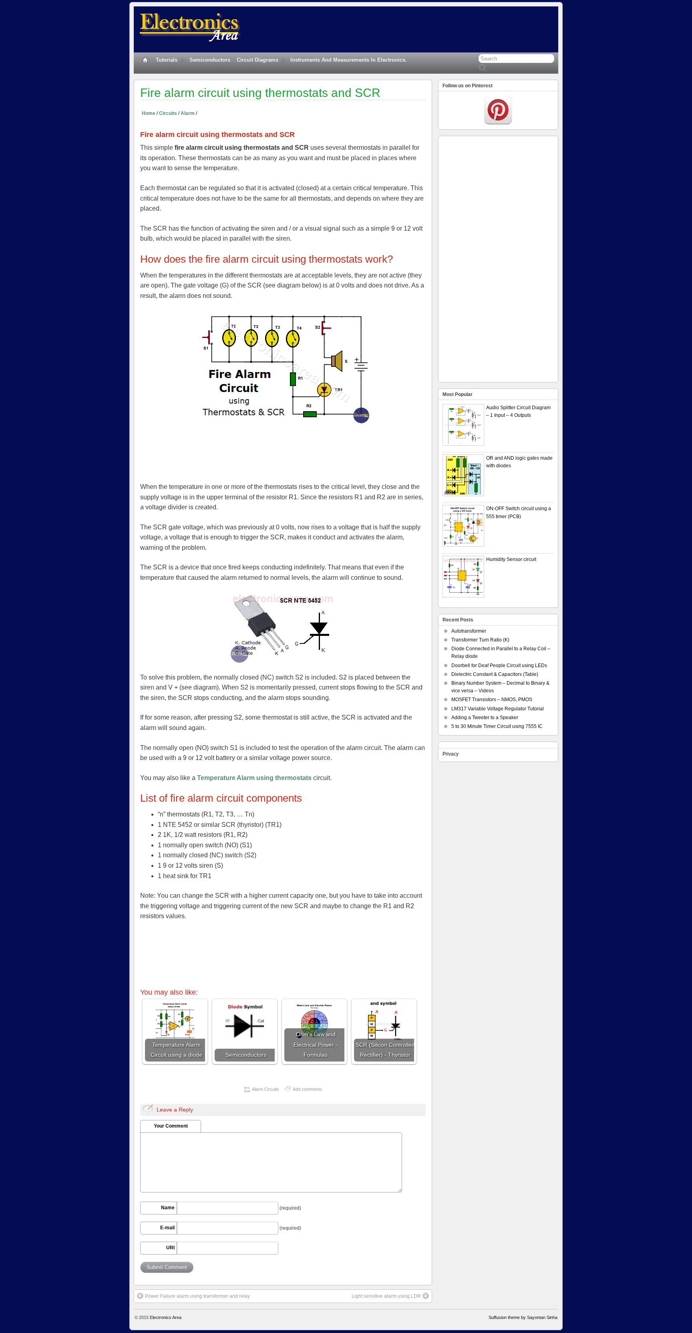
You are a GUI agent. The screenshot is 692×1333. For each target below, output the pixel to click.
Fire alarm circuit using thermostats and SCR (260, 92)
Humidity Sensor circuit (511, 559)
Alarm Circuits (265, 1089)
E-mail (167, 1227)
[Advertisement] (286, 451)
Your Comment (171, 1126)
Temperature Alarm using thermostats (254, 777)
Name (168, 1207)
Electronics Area (165, 1317)
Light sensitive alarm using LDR (386, 1296)
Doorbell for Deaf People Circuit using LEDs (499, 665)
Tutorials (166, 60)
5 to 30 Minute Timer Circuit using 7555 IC (497, 726)
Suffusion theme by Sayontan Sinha (523, 1317)
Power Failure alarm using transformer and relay (197, 1296)
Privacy (451, 754)
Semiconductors (209, 60)
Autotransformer (468, 631)
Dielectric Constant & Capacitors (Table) (494, 674)
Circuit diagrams (257, 60)
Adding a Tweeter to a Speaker (484, 717)
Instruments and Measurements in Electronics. (348, 60)
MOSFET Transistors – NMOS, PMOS (491, 699)
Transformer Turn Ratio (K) (480, 640)
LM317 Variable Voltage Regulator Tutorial (497, 709)
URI (170, 1248)
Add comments (307, 1089)
